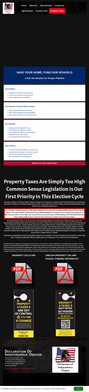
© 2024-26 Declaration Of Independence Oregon (19, 368)
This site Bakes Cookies (58, 388)
